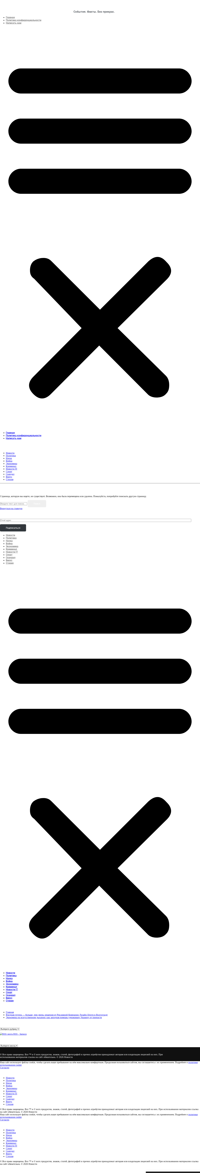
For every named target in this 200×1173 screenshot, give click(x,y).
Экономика (12, 546)
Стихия (10, 563)
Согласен (4, 1067)
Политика (11, 538)
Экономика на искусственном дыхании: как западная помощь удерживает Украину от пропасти (54, 1017)
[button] (100, 228)
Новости (10, 535)
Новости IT (12, 552)
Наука (9, 540)
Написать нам (13, 23)
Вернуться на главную (11, 508)
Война (9, 543)
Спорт (9, 554)
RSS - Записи (20, 1034)
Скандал (10, 557)
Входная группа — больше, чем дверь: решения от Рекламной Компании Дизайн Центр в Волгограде (57, 1015)
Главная (10, 17)
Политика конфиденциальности (23, 20)
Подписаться (13, 527)
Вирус (9, 560)
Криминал (11, 549)
